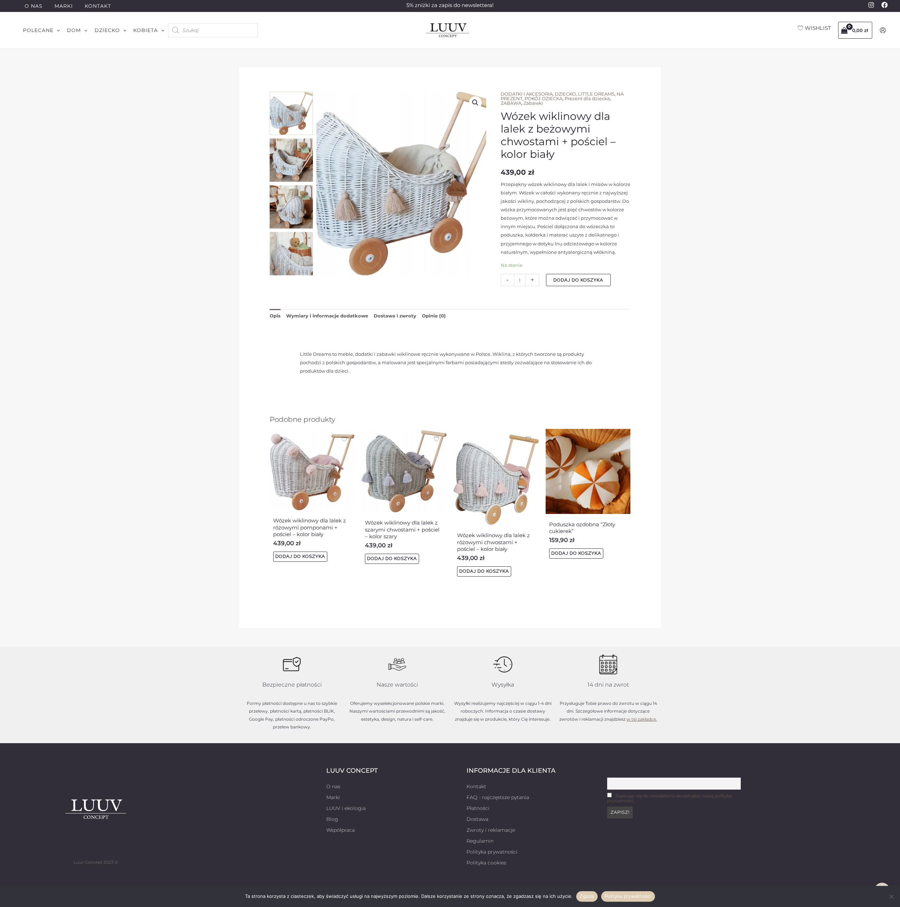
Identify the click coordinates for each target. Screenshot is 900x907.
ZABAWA (511, 103)
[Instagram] (871, 5)
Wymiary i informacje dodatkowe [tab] (327, 316)
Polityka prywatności (628, 896)
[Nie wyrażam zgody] (891, 896)
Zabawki (533, 103)
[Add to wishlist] (326, 102)
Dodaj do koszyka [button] (300, 556)
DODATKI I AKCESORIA (527, 94)
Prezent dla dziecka (587, 98)
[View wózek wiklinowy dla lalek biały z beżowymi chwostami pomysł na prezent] (291, 113)
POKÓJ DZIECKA (543, 98)
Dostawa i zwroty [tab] (395, 316)
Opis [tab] (275, 316)
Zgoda (587, 896)
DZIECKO (565, 94)
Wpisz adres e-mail (627, 774)
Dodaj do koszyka (578, 280)
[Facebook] (884, 5)
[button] (41, 30)
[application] (56, 30)
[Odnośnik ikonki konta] (883, 30)
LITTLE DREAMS (596, 94)
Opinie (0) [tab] (434, 316)
